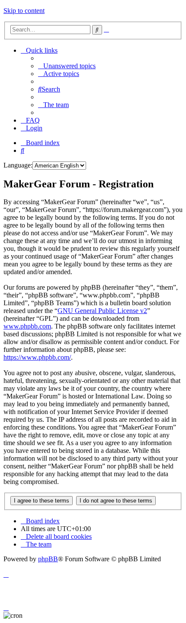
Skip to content (24, 10)
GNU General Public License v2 (102, 310)
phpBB (48, 559)
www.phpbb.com (27, 326)
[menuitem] (67, 66)
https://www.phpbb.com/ (37, 357)
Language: (17, 165)
